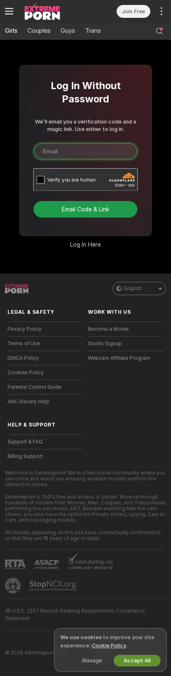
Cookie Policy (109, 645)
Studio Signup (105, 343)
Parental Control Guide (34, 387)
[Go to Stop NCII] (53, 586)
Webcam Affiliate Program (119, 358)
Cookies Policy (25, 373)
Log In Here (85, 244)
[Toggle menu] (9, 11)
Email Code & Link (85, 209)
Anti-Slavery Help (28, 402)
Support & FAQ (25, 442)
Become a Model (108, 329)
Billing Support (25, 456)
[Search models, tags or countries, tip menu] (159, 31)
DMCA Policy (23, 358)
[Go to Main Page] (52, 11)
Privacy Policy (24, 329)
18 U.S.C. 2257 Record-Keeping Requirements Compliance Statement (75, 614)
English (133, 288)
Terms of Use (23, 343)
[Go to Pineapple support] (13, 586)
